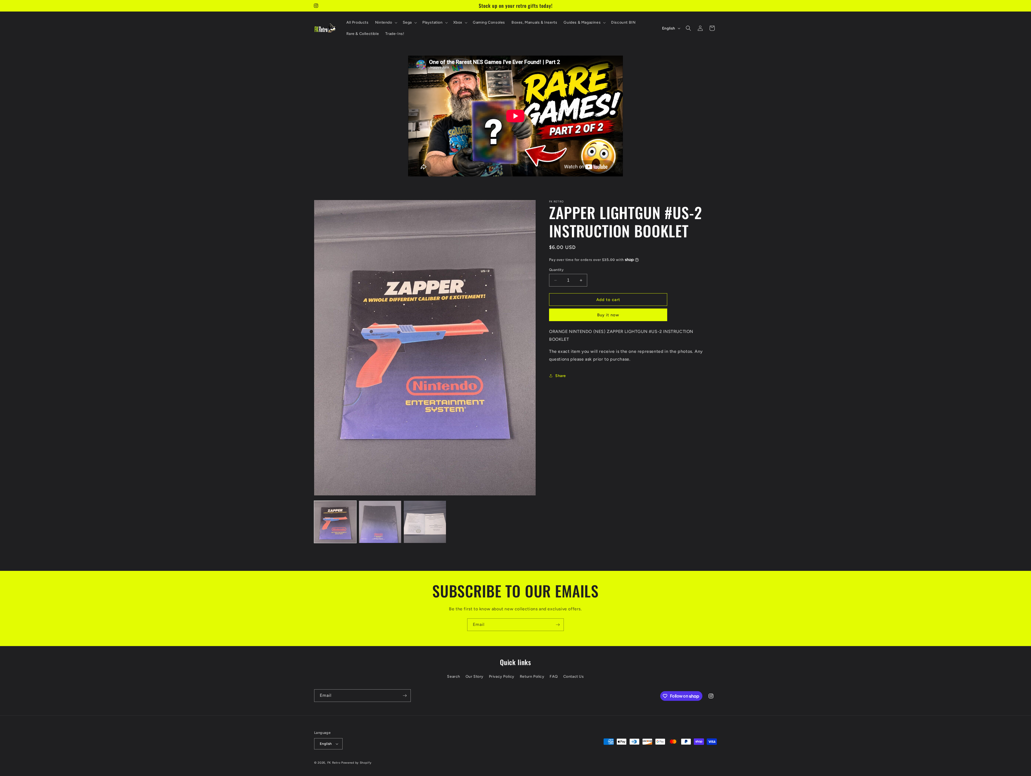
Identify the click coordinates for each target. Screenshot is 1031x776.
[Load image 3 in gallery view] (425, 522)
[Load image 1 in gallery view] (335, 522)
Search (453, 676)
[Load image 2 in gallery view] (380, 522)
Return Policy (532, 676)
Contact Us (573, 676)
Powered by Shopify (356, 762)
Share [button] (560, 376)
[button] (386, 22)
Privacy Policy (501, 676)
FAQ (554, 676)
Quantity (556, 270)
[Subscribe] (558, 624)
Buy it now (608, 315)
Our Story (475, 676)
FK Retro (333, 762)
